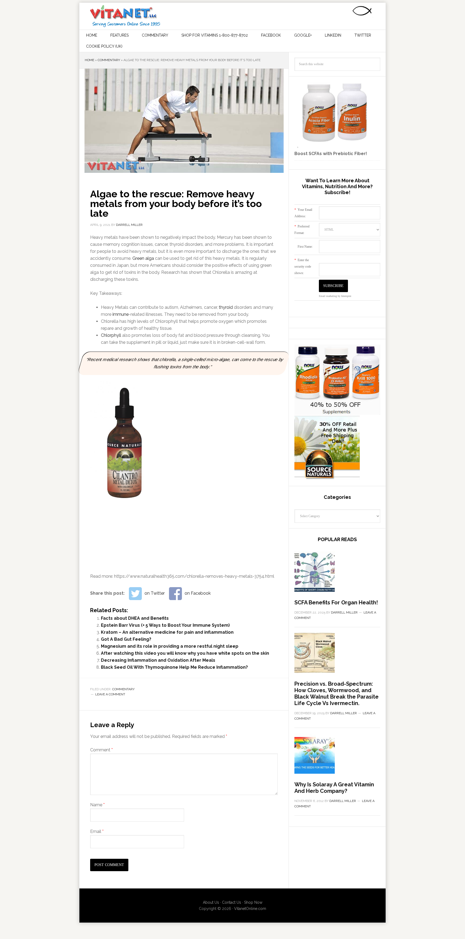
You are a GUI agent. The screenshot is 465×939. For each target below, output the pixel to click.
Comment (101, 749)
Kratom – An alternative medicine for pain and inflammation (167, 632)
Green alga (143, 258)
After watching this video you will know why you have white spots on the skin (185, 653)
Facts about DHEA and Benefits (135, 618)
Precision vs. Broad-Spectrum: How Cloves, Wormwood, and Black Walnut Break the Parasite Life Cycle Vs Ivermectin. (336, 693)
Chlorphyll (111, 335)
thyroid (226, 307)
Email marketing (328, 296)
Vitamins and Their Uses (125, 16)
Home (89, 60)
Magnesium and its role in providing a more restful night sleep (169, 646)
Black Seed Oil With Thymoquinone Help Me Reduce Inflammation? (174, 667)
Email (97, 831)
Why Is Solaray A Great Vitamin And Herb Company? (334, 787)
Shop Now (253, 902)
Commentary (109, 60)
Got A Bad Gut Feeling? (126, 639)
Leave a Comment (110, 694)
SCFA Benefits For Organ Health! (336, 602)
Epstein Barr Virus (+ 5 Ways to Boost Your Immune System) (165, 625)
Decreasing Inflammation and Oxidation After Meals (158, 660)
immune (120, 314)
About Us (211, 902)
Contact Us (231, 902)
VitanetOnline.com (250, 908)
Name (97, 804)
